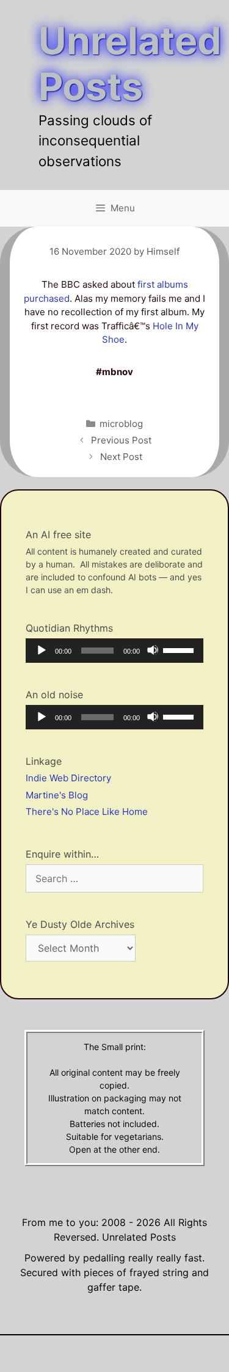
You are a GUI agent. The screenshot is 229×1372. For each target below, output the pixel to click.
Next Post (121, 456)
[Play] (40, 649)
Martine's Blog (57, 795)
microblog (121, 423)
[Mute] (152, 649)
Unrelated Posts (130, 63)
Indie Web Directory (68, 778)
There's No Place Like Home (87, 811)
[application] (114, 650)
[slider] (180, 649)
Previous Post (121, 440)
